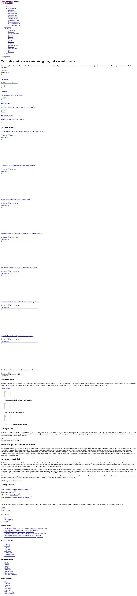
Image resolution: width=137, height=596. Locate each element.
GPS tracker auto (13, 18)
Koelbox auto (12, 12)
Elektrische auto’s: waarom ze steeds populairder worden (17, 370)
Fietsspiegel (7, 569)
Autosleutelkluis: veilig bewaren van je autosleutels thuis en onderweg (21, 233)
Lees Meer (4, 70)
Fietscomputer (8, 571)
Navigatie (11, 43)
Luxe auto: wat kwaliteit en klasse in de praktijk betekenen (18, 165)
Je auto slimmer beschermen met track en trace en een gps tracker (20, 302)
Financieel (11, 38)
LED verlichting (9, 592)
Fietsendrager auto (13, 22)
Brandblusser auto (9, 556)
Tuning (10, 40)
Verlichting (11, 30)
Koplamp (7, 544)
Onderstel (11, 32)
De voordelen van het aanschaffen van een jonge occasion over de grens (22, 131)
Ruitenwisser (8, 552)
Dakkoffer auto (12, 13)
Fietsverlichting (9, 573)
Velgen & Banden (13, 33)
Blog (5, 518)
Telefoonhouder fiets (10, 574)
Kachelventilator (9, 554)
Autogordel (7, 551)
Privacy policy (8, 519)
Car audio (11, 52)
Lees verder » (5, 137)
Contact (6, 521)
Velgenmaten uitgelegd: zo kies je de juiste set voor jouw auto (19, 267)
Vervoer (10, 37)
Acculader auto (12, 15)
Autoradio (7, 583)
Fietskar (6, 563)
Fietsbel (6, 564)
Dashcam (11, 10)
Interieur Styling (13, 45)
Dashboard (7, 549)
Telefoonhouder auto (14, 25)
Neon (6, 582)
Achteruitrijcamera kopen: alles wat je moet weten (15, 199)
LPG (9, 50)
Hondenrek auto (13, 17)
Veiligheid (11, 47)
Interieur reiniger (9, 593)
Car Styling (11, 42)
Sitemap (3, 507)
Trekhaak (7, 546)
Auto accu (7, 547)
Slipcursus (7, 587)
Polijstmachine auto (14, 23)
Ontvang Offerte (5, 57)
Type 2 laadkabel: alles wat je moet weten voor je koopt (17, 336)
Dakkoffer (7, 585)
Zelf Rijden (11, 35)
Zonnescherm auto (13, 20)
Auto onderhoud (13, 48)
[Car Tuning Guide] (10, 3)
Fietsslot (6, 566)
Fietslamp (7, 568)
